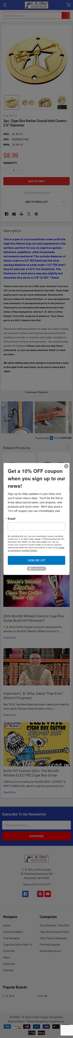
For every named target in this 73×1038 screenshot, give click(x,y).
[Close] (66, 466)
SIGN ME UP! (36, 560)
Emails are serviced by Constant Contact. (36, 549)
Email (11, 518)
